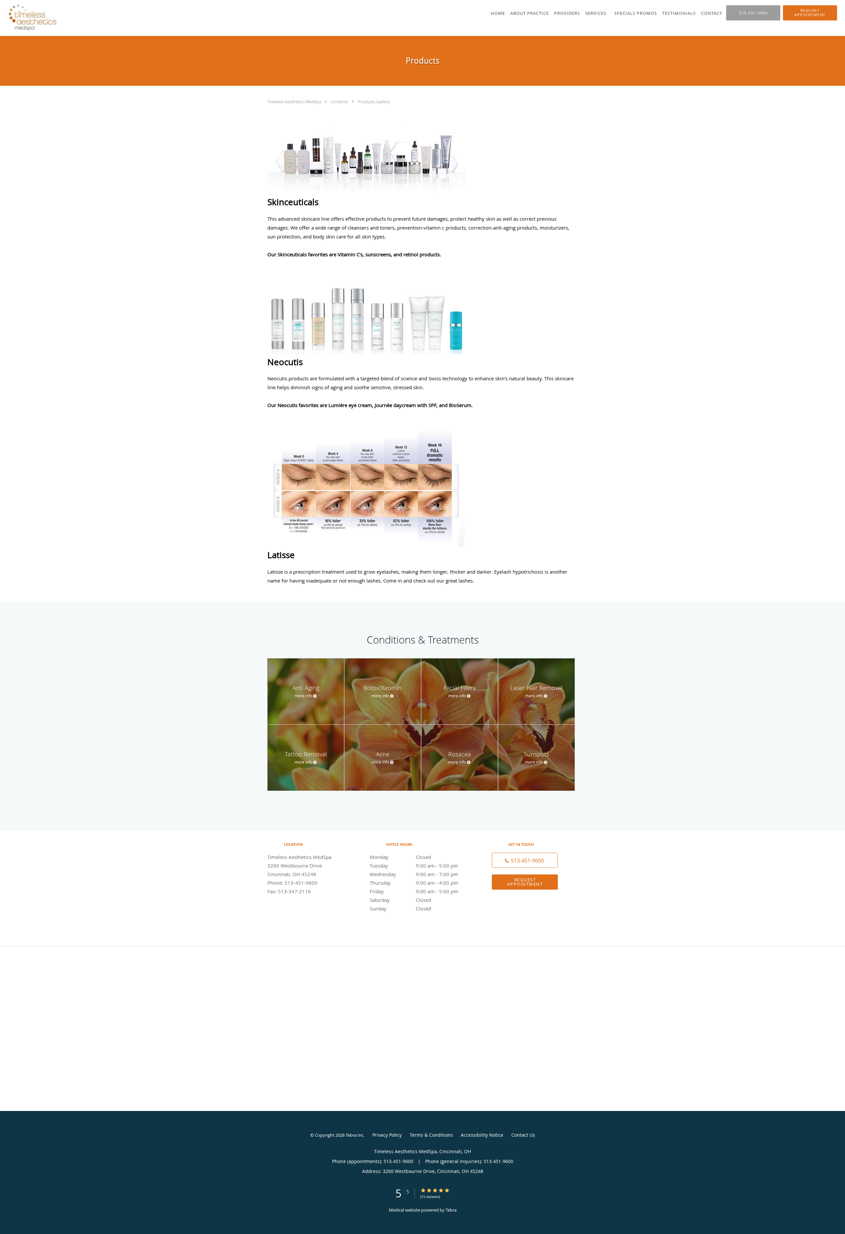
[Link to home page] (31, 18)
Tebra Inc (354, 1135)
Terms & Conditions (431, 1135)
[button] (810, 12)
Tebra (451, 1210)
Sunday (400, 908)
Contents (340, 102)
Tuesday (414, 865)
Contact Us (523, 1135)
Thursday (414, 882)
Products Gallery (373, 102)
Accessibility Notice (482, 1135)
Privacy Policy (387, 1135)
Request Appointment (525, 882)
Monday (400, 857)
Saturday (400, 900)
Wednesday (414, 874)
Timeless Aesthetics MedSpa (294, 102)
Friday (414, 891)
